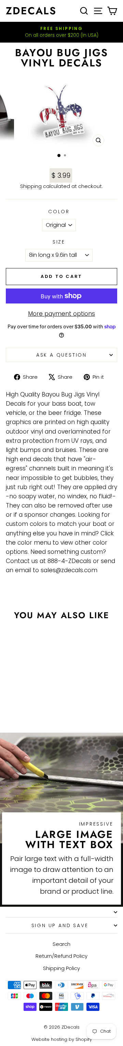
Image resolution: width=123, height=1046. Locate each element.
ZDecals (31, 10)
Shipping (31, 186)
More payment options (61, 314)
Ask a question (61, 355)
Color (59, 211)
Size (59, 241)
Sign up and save (59, 925)
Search (61, 944)
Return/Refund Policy (61, 955)
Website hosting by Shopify (61, 1039)
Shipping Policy (61, 968)
